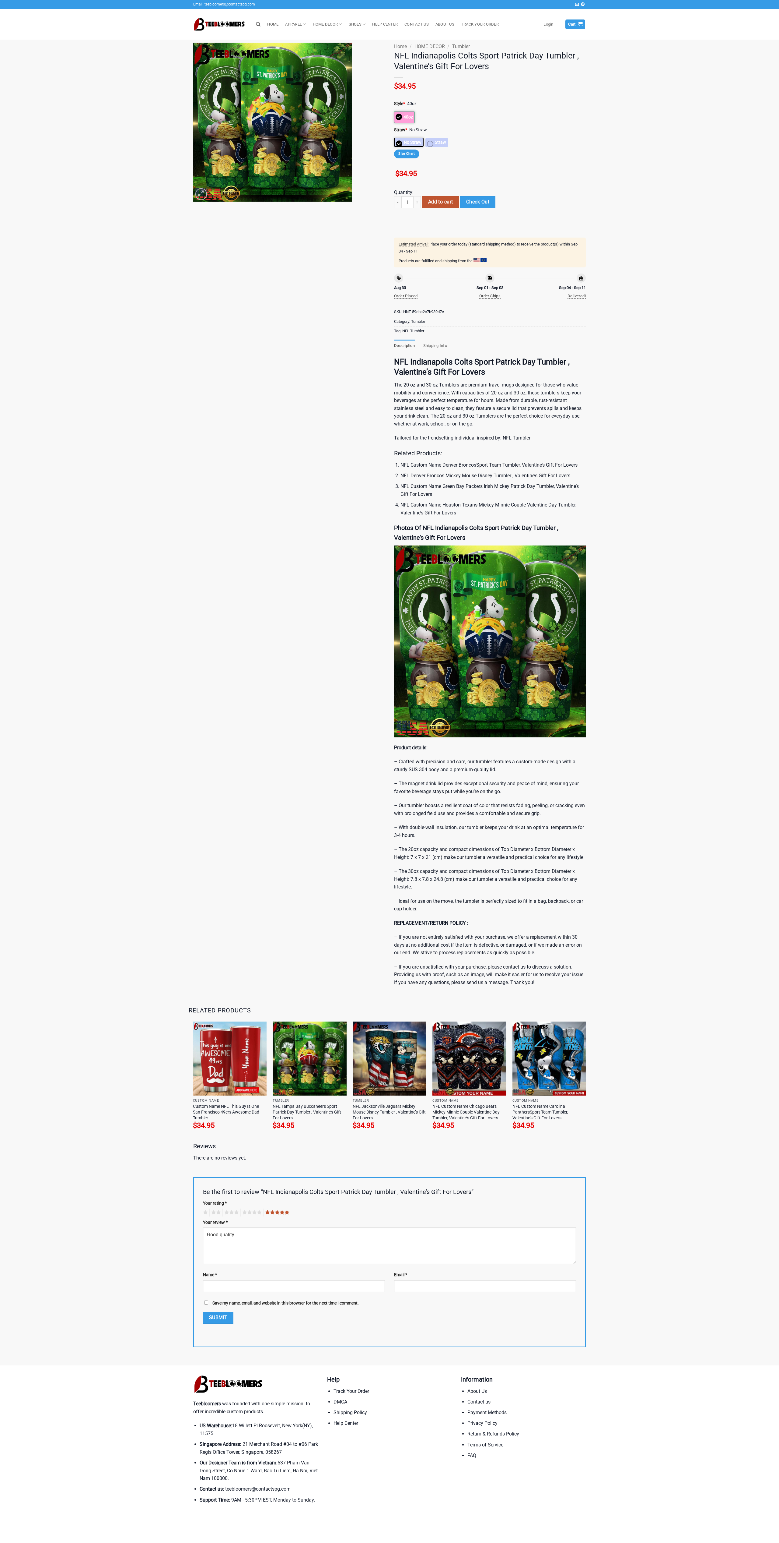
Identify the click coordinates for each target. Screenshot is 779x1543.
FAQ (471, 1455)
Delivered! (577, 296)
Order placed (406, 296)
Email (400, 1274)
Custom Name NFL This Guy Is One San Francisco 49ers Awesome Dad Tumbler (226, 1112)
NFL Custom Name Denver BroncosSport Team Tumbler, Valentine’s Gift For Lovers (489, 465)
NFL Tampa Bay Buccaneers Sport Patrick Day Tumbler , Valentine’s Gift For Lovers (307, 1112)
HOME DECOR (325, 24)
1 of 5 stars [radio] (204, 1212)
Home (400, 46)
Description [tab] (404, 345)
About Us (477, 1391)
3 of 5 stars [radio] (230, 1212)
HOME (272, 24)
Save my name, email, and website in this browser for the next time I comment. (285, 1303)
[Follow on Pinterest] (583, 4)
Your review (215, 1222)
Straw (400, 129)
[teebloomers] (220, 24)
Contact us (479, 1402)
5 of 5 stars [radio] (276, 1212)
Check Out (477, 202)
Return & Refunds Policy (493, 1434)
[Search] (258, 24)
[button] (548, 24)
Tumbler (461, 46)
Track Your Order (351, 1391)
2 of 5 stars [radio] (215, 1212)
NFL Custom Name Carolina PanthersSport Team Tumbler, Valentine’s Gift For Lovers (540, 1112)
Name (210, 1274)
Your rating (215, 1203)
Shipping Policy (350, 1412)
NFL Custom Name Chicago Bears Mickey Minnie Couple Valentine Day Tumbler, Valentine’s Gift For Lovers (466, 1112)
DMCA (340, 1402)
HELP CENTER (385, 24)
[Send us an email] (577, 4)
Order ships (490, 296)
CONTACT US (416, 24)
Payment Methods (487, 1412)
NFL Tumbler (413, 331)
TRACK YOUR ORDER (480, 24)
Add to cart (440, 202)
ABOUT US (444, 24)
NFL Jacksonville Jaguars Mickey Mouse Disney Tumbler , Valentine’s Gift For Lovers (389, 1112)
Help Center (346, 1423)
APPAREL (293, 24)
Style (399, 103)
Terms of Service (485, 1445)
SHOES (355, 24)
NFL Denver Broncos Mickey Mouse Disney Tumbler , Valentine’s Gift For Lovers (485, 475)
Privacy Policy (482, 1423)
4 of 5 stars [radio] (251, 1212)
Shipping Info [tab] (435, 345)
